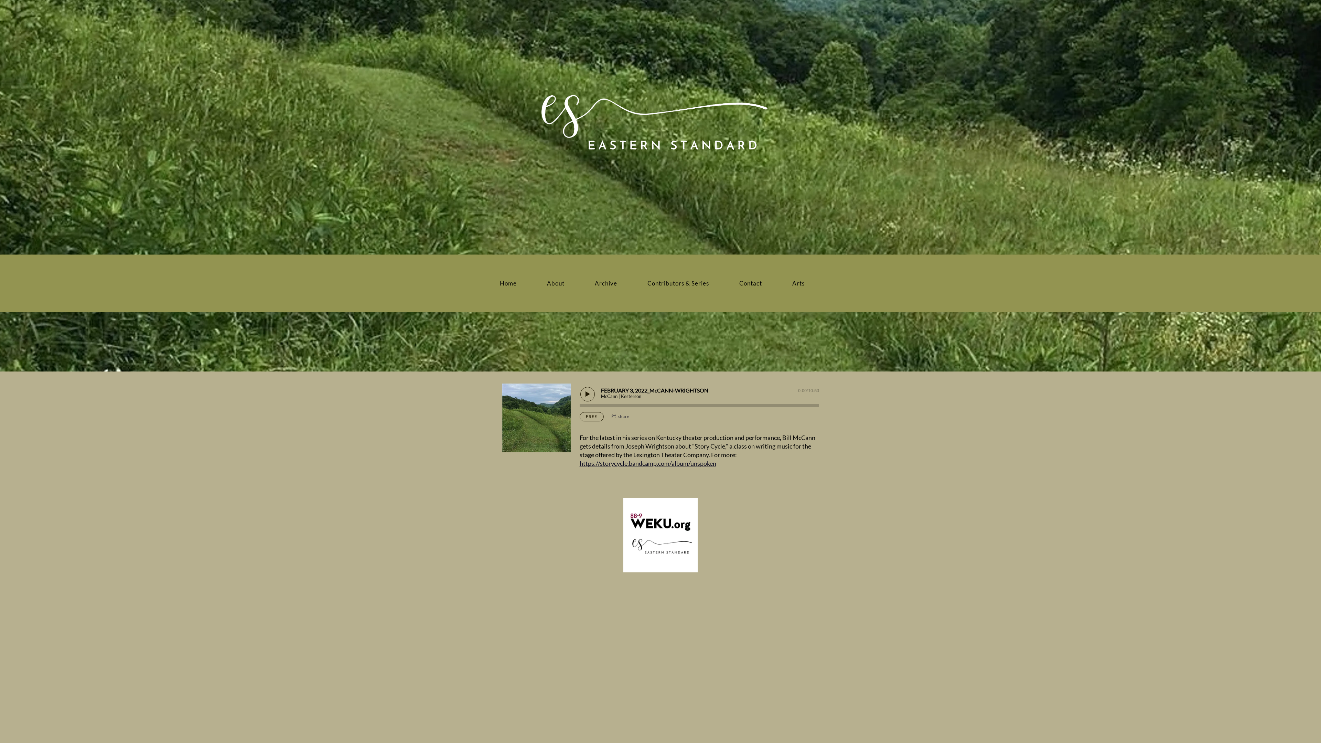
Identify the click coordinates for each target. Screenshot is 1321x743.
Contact (750, 283)
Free (591, 416)
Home (508, 283)
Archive (606, 283)
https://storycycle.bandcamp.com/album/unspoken (648, 463)
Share (624, 416)
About (556, 283)
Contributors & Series (678, 283)
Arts (798, 283)
